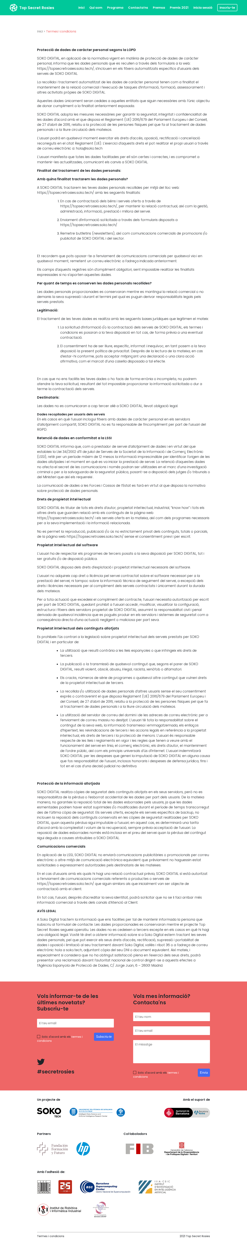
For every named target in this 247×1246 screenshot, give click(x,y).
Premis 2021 (179, 7)
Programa (115, 7)
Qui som (95, 7)
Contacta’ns (138, 7)
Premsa (159, 7)
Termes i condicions (50, 1236)
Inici (81, 7)
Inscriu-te (227, 7)
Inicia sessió (202, 7)
